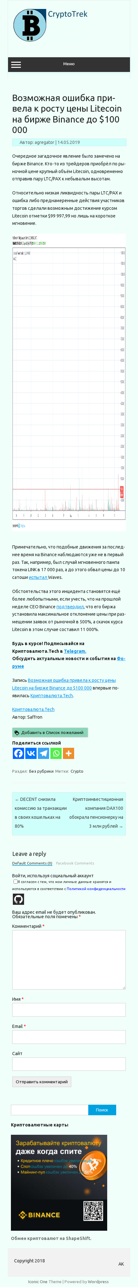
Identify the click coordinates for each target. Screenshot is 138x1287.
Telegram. (75, 651)
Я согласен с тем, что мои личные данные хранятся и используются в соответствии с (68, 885)
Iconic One (37, 1281)
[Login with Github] (18, 899)
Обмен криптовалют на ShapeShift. (51, 1238)
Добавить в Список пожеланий (52, 732)
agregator (44, 142)
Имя (18, 999)
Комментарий (28, 926)
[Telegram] (43, 753)
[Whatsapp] (56, 753)
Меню (69, 63)
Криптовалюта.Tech (51, 695)
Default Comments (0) (32, 863)
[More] (68, 753)
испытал (38, 577)
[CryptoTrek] (52, 40)
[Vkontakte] (31, 753)
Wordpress (98, 1281)
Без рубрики (41, 771)
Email (19, 1026)
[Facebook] (18, 753)
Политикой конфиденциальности (96, 889)
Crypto (77, 771)
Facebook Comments (75, 863)
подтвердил (70, 606)
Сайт (17, 1053)
